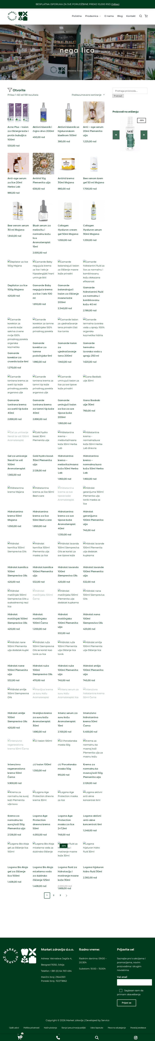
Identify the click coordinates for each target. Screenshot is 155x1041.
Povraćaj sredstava (138, 1027)
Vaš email (122, 977)
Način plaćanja (50, 1027)
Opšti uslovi (14, 1027)
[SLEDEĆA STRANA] (66, 895)
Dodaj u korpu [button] (18, 121)
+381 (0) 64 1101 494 (61, 970)
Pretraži (118, 95)
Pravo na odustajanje (117, 1027)
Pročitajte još (43, 220)
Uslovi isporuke (96, 1027)
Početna (72, 70)
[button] (67, 895)
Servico (105, 1020)
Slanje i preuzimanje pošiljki (73, 1027)
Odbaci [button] (115, 4)
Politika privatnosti (31, 1027)
